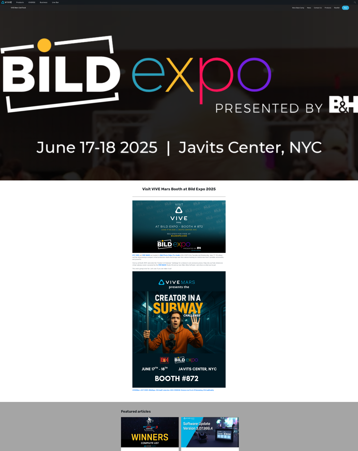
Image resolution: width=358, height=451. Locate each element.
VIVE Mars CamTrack (18, 8)
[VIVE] (6, 2)
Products (328, 8)
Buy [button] (345, 8)
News (309, 8)
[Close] (355, 2)
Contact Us (318, 8)
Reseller (337, 8)
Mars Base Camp (298, 8)
